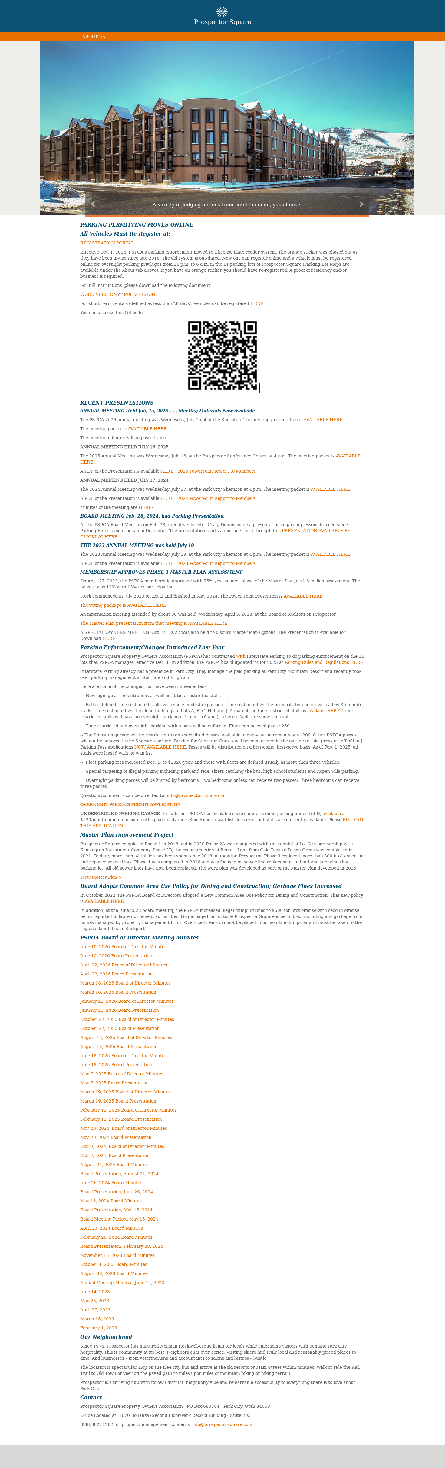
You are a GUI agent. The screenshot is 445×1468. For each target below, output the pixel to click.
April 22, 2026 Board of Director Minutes (123, 964)
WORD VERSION (98, 294)
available (331, 813)
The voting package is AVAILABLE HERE (123, 604)
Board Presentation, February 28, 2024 (121, 1246)
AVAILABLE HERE (323, 419)
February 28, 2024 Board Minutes (116, 1237)
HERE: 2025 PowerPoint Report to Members (208, 470)
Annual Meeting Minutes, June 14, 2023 (122, 1282)
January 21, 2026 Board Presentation (119, 1010)
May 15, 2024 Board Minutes (111, 1200)
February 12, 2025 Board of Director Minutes (128, 1109)
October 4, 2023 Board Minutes (113, 1264)
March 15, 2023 (97, 1318)
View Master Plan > (101, 876)
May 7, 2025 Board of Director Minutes (121, 1073)
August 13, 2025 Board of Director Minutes (126, 1037)
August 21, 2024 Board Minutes (114, 1164)
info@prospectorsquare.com (197, 795)
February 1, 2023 (98, 1327)
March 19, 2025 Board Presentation (118, 1100)
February (90, 1119)
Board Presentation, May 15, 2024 (116, 1209)
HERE (256, 303)
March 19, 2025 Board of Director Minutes (125, 1091)
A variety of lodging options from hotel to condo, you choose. (227, 204)
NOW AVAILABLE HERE (160, 746)
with (241, 656)
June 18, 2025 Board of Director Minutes (123, 1055)
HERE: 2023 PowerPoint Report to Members (208, 563)
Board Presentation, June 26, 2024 (116, 1191)
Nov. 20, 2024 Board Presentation (115, 1137)
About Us (93, 36)
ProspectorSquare (222, 15)
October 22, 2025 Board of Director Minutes (127, 1019)
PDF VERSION (139, 294)
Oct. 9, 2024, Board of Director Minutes (122, 1146)
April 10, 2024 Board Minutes (111, 1227)
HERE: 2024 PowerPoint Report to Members (208, 498)
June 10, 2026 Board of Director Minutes (123, 946)
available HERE (323, 710)
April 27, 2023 (95, 1309)
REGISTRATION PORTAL (107, 242)
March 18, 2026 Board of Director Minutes (125, 982)
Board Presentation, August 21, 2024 (119, 1173)
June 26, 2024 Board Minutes (111, 1182)
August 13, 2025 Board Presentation (118, 1046)
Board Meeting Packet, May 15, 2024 (119, 1218)
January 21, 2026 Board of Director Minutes (126, 1001)
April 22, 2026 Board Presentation (116, 973)
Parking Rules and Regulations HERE (324, 662)
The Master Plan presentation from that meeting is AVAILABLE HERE (153, 623)
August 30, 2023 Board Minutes (114, 1273)
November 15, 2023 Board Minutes (117, 1255)
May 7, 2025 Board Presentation (114, 1082)
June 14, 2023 (95, 1291)
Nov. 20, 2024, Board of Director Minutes (123, 1128)
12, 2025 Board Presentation (131, 1119)
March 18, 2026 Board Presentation (118, 991)
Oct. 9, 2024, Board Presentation (115, 1155)
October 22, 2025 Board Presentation (120, 1028)
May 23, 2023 (94, 1300)
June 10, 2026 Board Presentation (116, 955)
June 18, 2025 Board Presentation (116, 1064)
